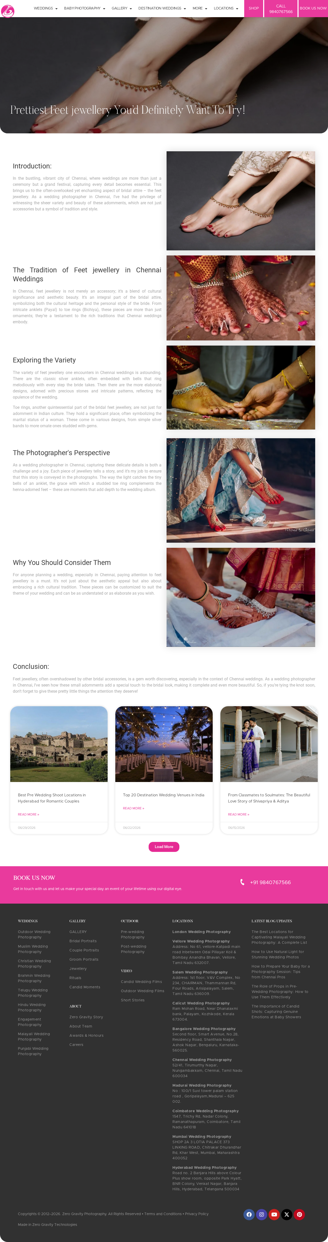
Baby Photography (82, 8)
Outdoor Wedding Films (143, 991)
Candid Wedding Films (141, 982)
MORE (198, 8)
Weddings (43, 8)
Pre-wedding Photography (133, 934)
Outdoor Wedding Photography (34, 934)
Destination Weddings (159, 8)
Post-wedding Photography (133, 949)
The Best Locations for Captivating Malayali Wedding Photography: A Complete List (279, 937)
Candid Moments (84, 987)
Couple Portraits (84, 950)
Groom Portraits (84, 959)
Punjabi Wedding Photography (33, 1051)
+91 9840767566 (270, 882)
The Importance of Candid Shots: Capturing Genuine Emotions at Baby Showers (276, 1012)
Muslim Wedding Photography (33, 949)
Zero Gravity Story (86, 1017)
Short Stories (133, 1000)
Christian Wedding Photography (34, 963)
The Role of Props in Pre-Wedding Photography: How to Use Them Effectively (280, 992)
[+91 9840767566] (242, 882)
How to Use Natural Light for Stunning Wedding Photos (278, 954)
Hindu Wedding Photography (32, 1007)
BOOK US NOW (313, 8)
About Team (80, 1026)
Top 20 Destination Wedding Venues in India (163, 795)
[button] (164, 847)
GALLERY (78, 932)
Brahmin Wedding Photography (34, 978)
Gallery (119, 8)
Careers (76, 1045)
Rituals (75, 978)
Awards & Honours (86, 1035)
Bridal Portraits (83, 941)
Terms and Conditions (163, 1214)
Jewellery (78, 969)
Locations (224, 8)
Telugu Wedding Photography (33, 993)
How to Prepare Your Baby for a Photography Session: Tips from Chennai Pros (281, 972)
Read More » (28, 814)
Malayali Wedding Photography (34, 1036)
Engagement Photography (30, 1022)
